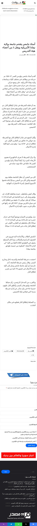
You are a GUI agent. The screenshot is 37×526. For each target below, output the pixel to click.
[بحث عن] (35, 3)
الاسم (35, 409)
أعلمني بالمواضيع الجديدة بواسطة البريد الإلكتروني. (24, 441)
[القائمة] (2, 3)
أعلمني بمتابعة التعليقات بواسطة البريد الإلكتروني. (24, 438)
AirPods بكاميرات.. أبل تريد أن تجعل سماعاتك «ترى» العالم (20, 489)
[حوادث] (18, 3)
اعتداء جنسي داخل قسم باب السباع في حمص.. (23, 506)
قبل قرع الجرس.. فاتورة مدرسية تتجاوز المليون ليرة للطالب (19, 498)
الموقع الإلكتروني (33, 424)
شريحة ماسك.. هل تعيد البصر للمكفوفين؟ (24, 486)
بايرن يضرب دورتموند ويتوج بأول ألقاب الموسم (23, 503)
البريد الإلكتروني (33, 417)
